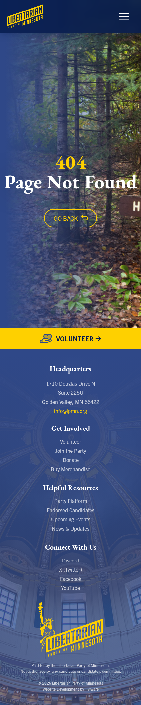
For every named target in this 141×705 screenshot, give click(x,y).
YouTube (70, 587)
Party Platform (70, 500)
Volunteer (70, 441)
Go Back (66, 218)
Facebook (70, 578)
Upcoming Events (70, 519)
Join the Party (70, 450)
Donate (71, 459)
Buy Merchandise (70, 469)
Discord (70, 560)
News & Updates (70, 528)
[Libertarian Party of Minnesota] (25, 16)
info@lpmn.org (70, 411)
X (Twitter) (70, 569)
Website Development (61, 688)
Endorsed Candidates (70, 510)
